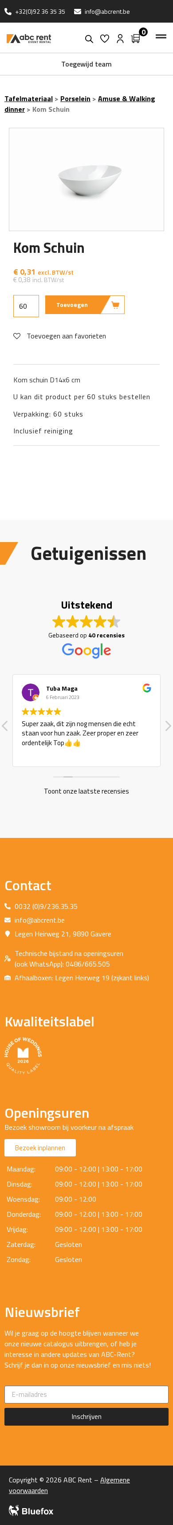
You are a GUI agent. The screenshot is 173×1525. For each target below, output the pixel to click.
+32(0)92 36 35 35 (40, 11)
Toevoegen (72, 304)
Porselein (75, 98)
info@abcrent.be (107, 11)
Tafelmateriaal (28, 98)
